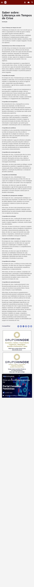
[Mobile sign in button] (25, 2)
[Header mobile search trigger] (32, 2)
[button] (18, 326)
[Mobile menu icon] (2, 2)
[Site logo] (5, 2)
